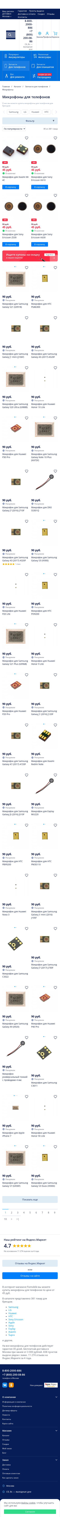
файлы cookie (28, 1502)
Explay (11, 1328)
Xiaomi (12, 1331)
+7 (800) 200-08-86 (27, 36)
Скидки (41, 14)
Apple (11, 1322)
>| (17, 1219)
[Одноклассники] (11, 1386)
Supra (11, 1334)
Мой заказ (7, 1448)
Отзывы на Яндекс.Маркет (30, 1263)
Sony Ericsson (15, 1319)
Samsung (13, 111)
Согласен (30, 1511)
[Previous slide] (3, 112)
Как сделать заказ (10, 1477)
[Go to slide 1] (14, 266)
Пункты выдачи (36, 10)
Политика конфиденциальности (17, 1406)
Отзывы (50, 14)
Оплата (5, 1469)
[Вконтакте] (4, 1386)
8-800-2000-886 (28, 24)
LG (25, 111)
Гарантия (22, 10)
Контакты (22, 17)
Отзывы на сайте (30, 1275)
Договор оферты (9, 1410)
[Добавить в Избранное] (26, 138)
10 (5, 1219)
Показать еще (30, 1199)
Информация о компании (14, 1402)
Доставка (6, 1464)
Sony (11, 1325)
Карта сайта (7, 1423)
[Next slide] (56, 112)
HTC (46, 111)
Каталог (5, 1435)
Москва (6, 16)
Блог (4, 1452)
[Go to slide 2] (16, 266)
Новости (6, 1415)
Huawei (35, 111)
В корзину (10, 187)
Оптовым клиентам (11, 1473)
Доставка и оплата (26, 14)
